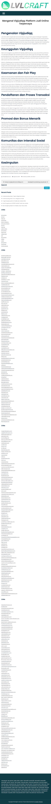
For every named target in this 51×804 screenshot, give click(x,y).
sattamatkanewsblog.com (7, 561)
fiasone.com (4, 525)
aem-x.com (4, 646)
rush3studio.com (5, 443)
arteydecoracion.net (6, 355)
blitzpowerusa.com (5, 501)
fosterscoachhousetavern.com (8, 492)
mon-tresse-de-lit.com (6, 740)
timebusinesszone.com (6, 588)
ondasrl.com (4, 714)
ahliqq (2, 239)
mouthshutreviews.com (6, 629)
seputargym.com (5, 635)
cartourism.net (4, 397)
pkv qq (2, 217)
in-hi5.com (3, 448)
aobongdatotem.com (6, 617)
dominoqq (3, 220)
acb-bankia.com (5, 540)
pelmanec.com (4, 436)
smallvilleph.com (5, 319)
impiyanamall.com (5, 637)
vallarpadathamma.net (6, 484)
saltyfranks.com (5, 305)
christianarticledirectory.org (7, 420)
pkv (2, 235)
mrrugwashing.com (5, 539)
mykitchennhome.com (6, 384)
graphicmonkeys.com (6, 680)
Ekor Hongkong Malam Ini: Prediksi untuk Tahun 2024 (15, 205)
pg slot (8, 782)
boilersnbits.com (5, 496)
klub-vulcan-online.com (7, 697)
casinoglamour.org (5, 416)
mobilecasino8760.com (6, 375)
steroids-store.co (5, 353)
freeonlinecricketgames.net (7, 337)
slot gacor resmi (37, 784)
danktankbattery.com (6, 527)
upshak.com (4, 544)
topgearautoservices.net (7, 745)
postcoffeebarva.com (6, 479)
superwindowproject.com (7, 389)
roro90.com (4, 444)
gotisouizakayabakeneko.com (8, 470)
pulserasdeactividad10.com (7, 401)
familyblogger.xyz (5, 694)
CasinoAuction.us (5, 380)
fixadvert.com (4, 276)
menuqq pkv (4, 780)
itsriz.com (3, 460)
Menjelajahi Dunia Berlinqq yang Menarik (37, 182)
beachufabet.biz (5, 738)
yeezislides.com (5, 615)
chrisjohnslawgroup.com (7, 695)
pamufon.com (4, 707)
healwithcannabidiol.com (7, 721)
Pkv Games (24, 176)
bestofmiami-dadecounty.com (8, 622)
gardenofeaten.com (6, 503)
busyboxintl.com (5, 475)
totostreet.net (4, 641)
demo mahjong (5, 222)
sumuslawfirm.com (5, 554)
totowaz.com (4, 564)
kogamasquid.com (5, 413)
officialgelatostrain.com (6, 729)
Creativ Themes (39, 801)
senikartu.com (4, 453)
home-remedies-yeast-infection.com (10, 618)
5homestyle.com (5, 421)
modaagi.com (4, 317)
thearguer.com (4, 520)
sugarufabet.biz (5, 741)
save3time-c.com (5, 279)
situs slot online (40, 792)
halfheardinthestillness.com (7, 368)
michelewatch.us (5, 269)
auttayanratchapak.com (7, 477)
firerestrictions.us (5, 341)
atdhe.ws (3, 365)
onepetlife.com (4, 735)
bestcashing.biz (4, 339)
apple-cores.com (5, 399)
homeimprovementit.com (7, 608)
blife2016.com (4, 716)
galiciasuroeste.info (5, 320)
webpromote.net (5, 351)
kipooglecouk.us (5, 382)
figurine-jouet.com (5, 747)
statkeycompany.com (6, 296)
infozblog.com (4, 346)
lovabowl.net (4, 606)
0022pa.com (4, 310)
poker (2, 241)
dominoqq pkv (4, 246)
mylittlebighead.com (6, 670)
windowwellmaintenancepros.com (9, 593)
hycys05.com (4, 504)
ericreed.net (4, 372)
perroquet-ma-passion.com (8, 750)
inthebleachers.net (5, 406)
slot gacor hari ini (5, 223)
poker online (4, 229)
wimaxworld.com (5, 336)
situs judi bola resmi (5, 791)
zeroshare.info (4, 312)
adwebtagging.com (5, 573)
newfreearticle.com (5, 499)
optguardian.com (5, 639)
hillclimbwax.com (5, 581)
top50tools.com (5, 301)
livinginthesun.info (5, 458)
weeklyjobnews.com (6, 569)
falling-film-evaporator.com (8, 552)
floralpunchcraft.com (6, 523)
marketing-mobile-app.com (8, 521)
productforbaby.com (6, 489)
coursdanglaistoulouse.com (7, 264)
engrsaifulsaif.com (5, 663)
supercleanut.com (5, 675)
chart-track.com (5, 331)
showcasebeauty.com (6, 293)
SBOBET (28, 176)
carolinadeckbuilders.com (7, 298)
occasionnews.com (5, 585)
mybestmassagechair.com (7, 370)
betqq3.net (3, 377)
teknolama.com (5, 487)
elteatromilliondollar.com (7, 480)
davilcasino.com (5, 642)
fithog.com (4, 356)
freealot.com (4, 671)
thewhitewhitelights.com (7, 363)
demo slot (3, 232)
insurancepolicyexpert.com (7, 295)
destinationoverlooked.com (7, 578)
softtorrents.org (5, 702)
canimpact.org (4, 394)
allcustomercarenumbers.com (8, 692)
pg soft (12, 782)
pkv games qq (33, 792)
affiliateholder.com (5, 595)
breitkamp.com (4, 699)
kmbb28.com (4, 759)
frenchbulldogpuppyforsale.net (8, 411)
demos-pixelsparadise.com (7, 283)
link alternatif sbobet (36, 791)
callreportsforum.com (6, 760)
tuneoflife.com (4, 592)
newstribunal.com (5, 610)
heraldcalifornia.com (6, 678)
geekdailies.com (5, 755)
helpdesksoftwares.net (6, 605)
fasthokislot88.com (5, 685)
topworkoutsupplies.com (7, 627)
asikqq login (4, 234)
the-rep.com (4, 303)
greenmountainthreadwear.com (8, 557)
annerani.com (4, 307)
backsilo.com (4, 545)
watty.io (3, 456)
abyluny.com (4, 764)
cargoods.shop (4, 462)
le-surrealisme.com (5, 291)
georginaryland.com (6, 360)
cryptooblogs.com (5, 647)
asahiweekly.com (5, 673)
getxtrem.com (4, 515)
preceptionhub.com (6, 613)
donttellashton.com (6, 441)
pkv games (3, 215)
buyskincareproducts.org (7, 409)
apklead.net (4, 767)
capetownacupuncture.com (8, 463)
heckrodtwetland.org (6, 366)
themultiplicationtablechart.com (9, 414)
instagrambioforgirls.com (7, 509)
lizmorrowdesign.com (6, 719)
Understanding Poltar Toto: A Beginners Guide (13, 198)
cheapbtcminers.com (6, 664)
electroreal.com (5, 620)
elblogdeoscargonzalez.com (7, 349)
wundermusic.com (5, 656)
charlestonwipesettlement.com (8, 566)
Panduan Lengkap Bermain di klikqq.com (14, 182)
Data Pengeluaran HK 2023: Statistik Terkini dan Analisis (15, 203)
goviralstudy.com (5, 396)
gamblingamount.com (6, 580)
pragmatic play (12, 784)
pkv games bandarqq (15, 785)
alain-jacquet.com (5, 468)
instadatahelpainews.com (7, 753)
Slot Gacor (33, 176)
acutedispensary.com (6, 559)
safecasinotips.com (5, 687)
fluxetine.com (4, 373)
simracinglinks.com (5, 288)
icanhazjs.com (4, 392)
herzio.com (4, 446)
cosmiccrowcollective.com (7, 467)
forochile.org (4, 329)
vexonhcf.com (4, 281)
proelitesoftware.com (6, 690)
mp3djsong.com (5, 262)
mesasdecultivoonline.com (7, 494)
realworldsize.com (5, 486)
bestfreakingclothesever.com (8, 551)
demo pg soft (44, 789)
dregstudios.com (5, 324)
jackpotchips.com (5, 688)
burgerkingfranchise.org (6, 482)
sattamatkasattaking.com (7, 733)
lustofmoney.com (5, 586)
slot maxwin (17, 782)
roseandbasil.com (5, 361)
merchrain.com (5, 757)
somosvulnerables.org (6, 704)
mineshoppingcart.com (6, 625)
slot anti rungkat (43, 782)
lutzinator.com (4, 712)
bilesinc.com (4, 313)
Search (4, 185)
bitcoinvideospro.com (6, 465)
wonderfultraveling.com (6, 332)
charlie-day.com (5, 530)
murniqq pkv (44, 791)
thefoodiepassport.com (6, 387)
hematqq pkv (4, 792)
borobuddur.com (5, 654)
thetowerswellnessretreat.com (8, 728)
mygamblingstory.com (6, 431)
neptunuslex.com (5, 266)
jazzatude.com (4, 308)
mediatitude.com (5, 284)
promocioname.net (5, 334)
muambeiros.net (5, 344)
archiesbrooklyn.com (6, 343)
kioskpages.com (5, 723)
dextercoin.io (4, 418)
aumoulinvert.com (5, 385)
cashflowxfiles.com (5, 511)
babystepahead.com (6, 576)
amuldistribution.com (6, 652)
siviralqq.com (4, 547)
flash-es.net (4, 542)
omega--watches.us (6, 271)
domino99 (26, 780)
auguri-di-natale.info (6, 267)
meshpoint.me (4, 472)
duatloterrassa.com (5, 706)
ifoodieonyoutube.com (6, 623)
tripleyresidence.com (6, 700)
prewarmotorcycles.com (7, 286)
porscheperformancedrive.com (8, 709)
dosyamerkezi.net (5, 290)
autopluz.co (4, 278)
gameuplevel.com (5, 649)
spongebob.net (4, 474)
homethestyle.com (5, 651)
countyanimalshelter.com (7, 571)
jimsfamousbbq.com (6, 255)
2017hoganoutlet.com (6, 434)
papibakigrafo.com (5, 390)
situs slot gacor (24, 782)
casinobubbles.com (5, 634)
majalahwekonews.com (6, 432)
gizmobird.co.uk (5, 260)
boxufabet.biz (4, 743)
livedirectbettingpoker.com (7, 532)
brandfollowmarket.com (7, 568)
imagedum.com (5, 726)
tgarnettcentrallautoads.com (8, 274)
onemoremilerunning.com (7, 506)
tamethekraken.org (5, 711)
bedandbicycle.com (6, 676)
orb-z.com (3, 491)
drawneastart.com (5, 683)
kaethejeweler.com (5, 731)
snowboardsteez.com (6, 508)
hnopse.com (4, 583)
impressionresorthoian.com (7, 549)
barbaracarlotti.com (6, 402)
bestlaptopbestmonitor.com (8, 358)
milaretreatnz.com (5, 315)
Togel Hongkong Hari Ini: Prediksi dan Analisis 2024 (14, 201)
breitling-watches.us (6, 272)
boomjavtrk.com (5, 765)
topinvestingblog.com (6, 300)
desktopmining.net (5, 404)
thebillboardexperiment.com (8, 736)
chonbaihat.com (5, 348)
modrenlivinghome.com (7, 752)
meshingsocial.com (5, 518)
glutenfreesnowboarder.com (8, 717)
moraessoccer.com (5, 327)
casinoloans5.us (5, 378)
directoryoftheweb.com (6, 439)
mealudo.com (4, 528)
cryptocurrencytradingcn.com (8, 562)
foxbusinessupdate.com (7, 533)
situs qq (3, 218)
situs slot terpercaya (34, 782)
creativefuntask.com (6, 661)
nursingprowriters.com (6, 556)
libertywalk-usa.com (6, 257)
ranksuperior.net (5, 574)
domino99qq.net (5, 438)
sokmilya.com (4, 762)
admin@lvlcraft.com (6, 176)
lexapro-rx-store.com (6, 408)
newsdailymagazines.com (7, 611)
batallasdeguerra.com (6, 322)
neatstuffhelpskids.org (6, 325)
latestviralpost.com (5, 497)
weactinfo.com (4, 516)
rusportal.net (4, 455)
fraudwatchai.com (5, 644)
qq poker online (11, 792)
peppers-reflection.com (7, 590)
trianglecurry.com (5, 724)
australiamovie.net (5, 259)
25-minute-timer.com (6, 659)
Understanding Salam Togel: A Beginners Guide (14, 196)
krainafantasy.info (5, 450)
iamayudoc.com (5, 668)
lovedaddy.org (4, 535)
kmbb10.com (4, 513)
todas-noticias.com (6, 451)
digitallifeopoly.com (5, 632)
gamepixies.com (5, 682)
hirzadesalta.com (5, 630)
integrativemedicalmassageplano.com (10, 537)
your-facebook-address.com (8, 748)
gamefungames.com (6, 658)
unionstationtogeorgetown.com (8, 666)
